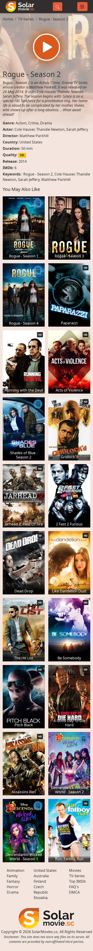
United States (30, 142)
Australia (41, 875)
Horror (13, 886)
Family (12, 875)
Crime (33, 123)
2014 (23, 161)
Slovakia (41, 897)
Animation (15, 870)
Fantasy (13, 881)
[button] (46, 47)
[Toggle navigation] (82, 6)
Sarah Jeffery (77, 129)
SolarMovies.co (45, 931)
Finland (40, 881)
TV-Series (26, 19)
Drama (46, 123)
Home (8, 19)
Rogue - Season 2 (53, 19)
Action (21, 123)
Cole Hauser (24, 129)
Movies (75, 870)
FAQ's (74, 886)
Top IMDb (77, 881)
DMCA (74, 892)
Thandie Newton (50, 129)
